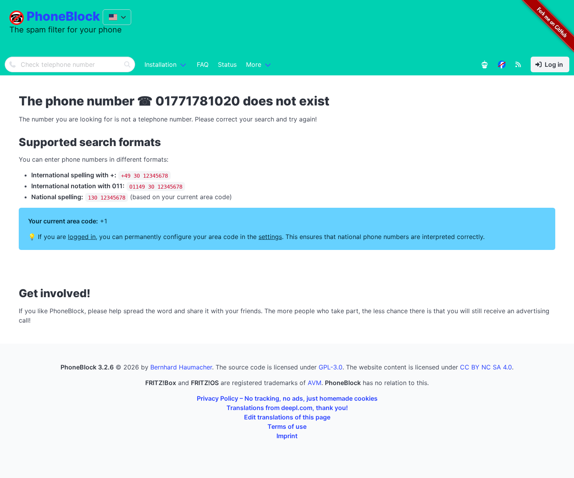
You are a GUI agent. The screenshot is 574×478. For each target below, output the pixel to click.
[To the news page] (501, 64)
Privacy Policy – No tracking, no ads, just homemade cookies (287, 398)
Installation (160, 64)
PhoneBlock (63, 16)
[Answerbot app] (484, 64)
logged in (82, 237)
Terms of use (287, 426)
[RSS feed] (518, 64)
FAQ (203, 64)
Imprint (287, 436)
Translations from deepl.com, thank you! (287, 408)
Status (227, 64)
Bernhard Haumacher (181, 367)
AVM (314, 383)
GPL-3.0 (330, 367)
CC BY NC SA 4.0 (486, 367)
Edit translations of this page (287, 417)
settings (270, 237)
